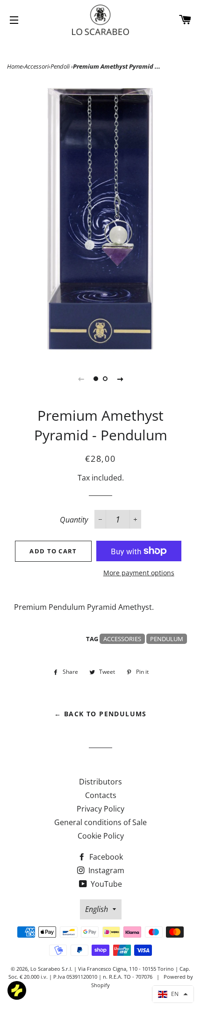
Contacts (100, 795)
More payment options (138, 572)
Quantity (74, 520)
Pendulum (166, 639)
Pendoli (60, 66)
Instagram (105, 870)
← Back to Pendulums (100, 713)
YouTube (105, 884)
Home (14, 66)
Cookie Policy (101, 836)
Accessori (36, 66)
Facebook (105, 857)
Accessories (122, 639)
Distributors (100, 782)
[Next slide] (120, 378)
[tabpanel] (100, 219)
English (96, 909)
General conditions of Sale (100, 822)
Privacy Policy (100, 809)
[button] (173, 994)
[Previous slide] (81, 378)
